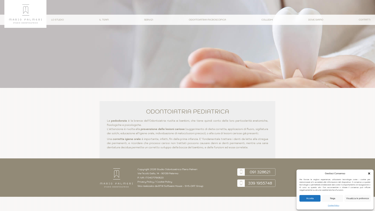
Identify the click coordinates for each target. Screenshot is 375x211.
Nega (332, 198)
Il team (104, 19)
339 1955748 (260, 183)
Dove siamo (315, 19)
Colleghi (267, 19)
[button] (369, 173)
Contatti (365, 19)
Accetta (310, 198)
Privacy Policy (146, 181)
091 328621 (260, 171)
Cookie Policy (333, 205)
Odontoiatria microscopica (207, 19)
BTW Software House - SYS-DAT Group (180, 185)
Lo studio (57, 19)
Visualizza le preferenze (357, 198)
